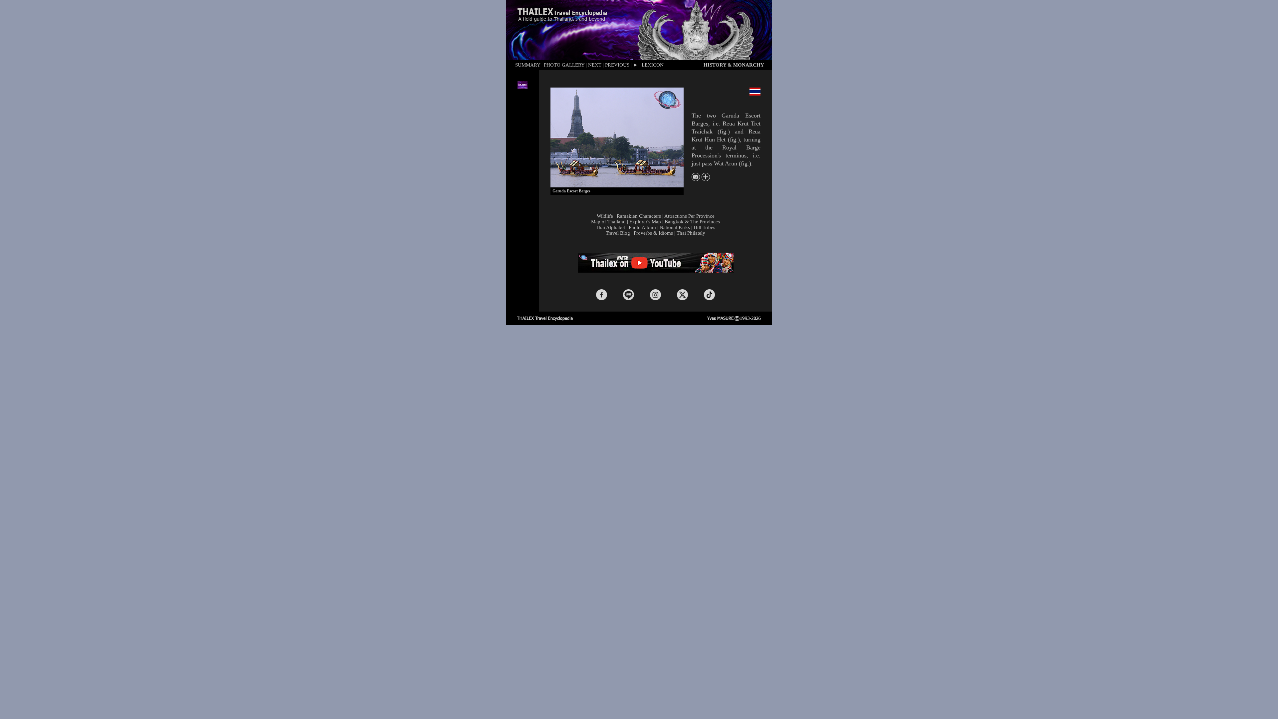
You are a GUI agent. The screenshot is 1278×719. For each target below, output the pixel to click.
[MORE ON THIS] (706, 179)
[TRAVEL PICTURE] (696, 179)
